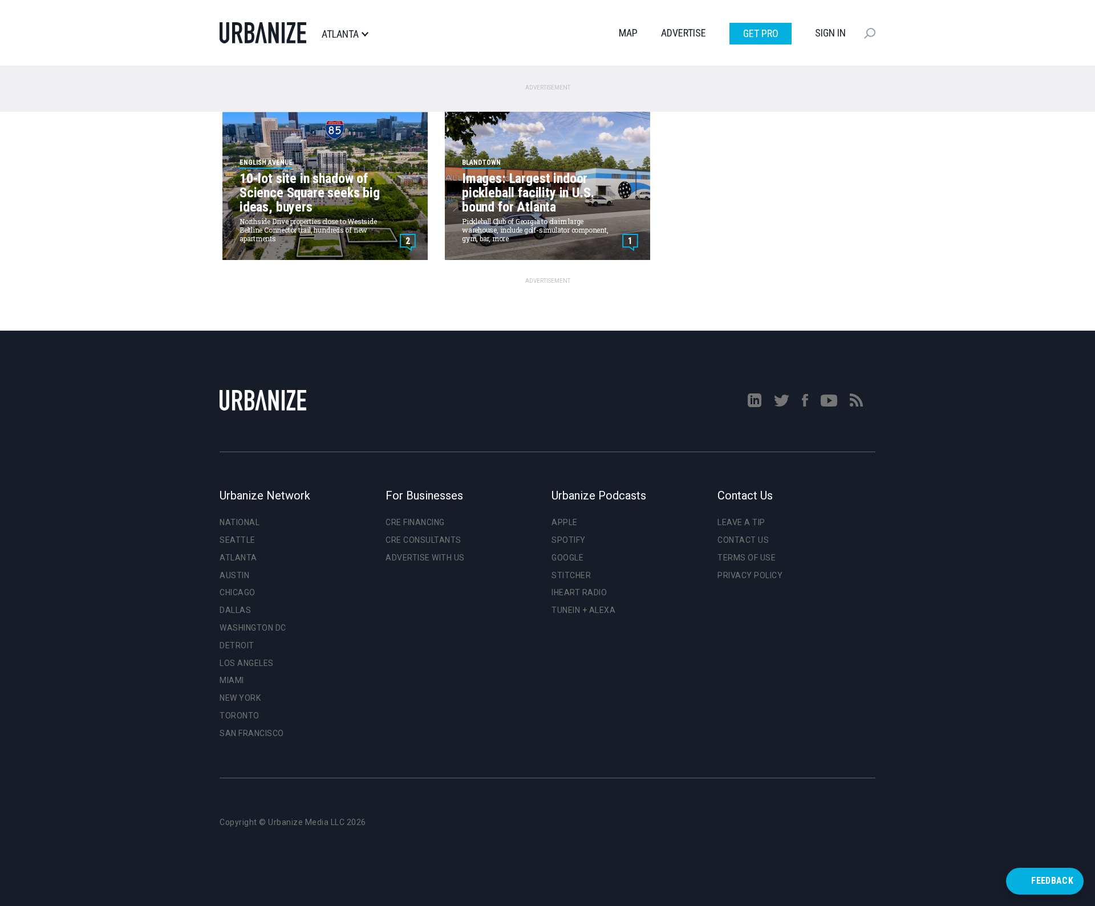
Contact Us (743, 540)
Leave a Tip (741, 522)
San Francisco (252, 733)
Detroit (237, 645)
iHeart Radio (579, 592)
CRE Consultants (423, 540)
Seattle (238, 540)
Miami (232, 680)
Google (567, 557)
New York (240, 697)
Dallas (235, 610)
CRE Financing (415, 522)
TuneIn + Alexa (583, 610)
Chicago (238, 592)
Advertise (683, 33)
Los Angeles (247, 663)
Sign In (830, 33)
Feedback (1052, 880)
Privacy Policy (749, 575)
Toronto (239, 715)
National (239, 522)
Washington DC (253, 627)
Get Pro (760, 33)
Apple (564, 522)
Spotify (568, 540)
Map (628, 33)
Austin (234, 575)
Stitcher (571, 575)
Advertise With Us (425, 557)
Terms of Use (746, 557)
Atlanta (340, 34)
